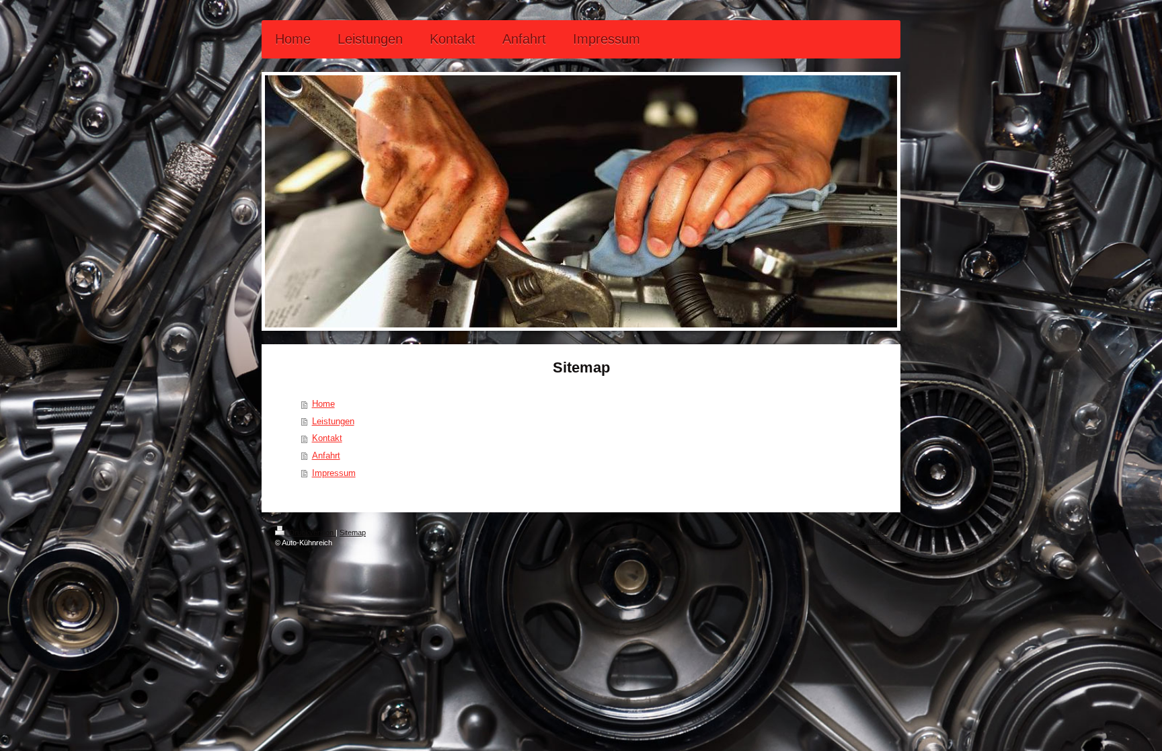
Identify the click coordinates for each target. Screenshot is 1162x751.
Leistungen (333, 421)
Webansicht (868, 541)
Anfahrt (326, 455)
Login (878, 530)
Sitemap (353, 532)
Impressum (334, 473)
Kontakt (327, 438)
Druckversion (311, 532)
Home (323, 404)
